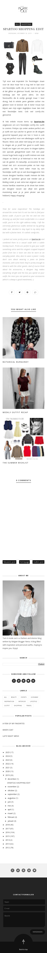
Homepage (24, 562)
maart (10, 813)
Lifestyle (33, 701)
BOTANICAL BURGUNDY (16, 362)
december (12, 779)
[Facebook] (14, 681)
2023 (7, 760)
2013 (7, 844)
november (12, 786)
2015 (7, 836)
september (12, 794)
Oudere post (38, 562)
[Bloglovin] (28, 681)
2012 (7, 847)
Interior (22, 701)
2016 (7, 832)
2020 (7, 771)
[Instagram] (24, 681)
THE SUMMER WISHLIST (15, 463)
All (17, 24)
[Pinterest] (33, 681)
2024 (7, 756)
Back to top (23, 949)
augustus (11, 798)
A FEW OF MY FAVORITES (14, 723)
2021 (7, 767)
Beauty (14, 697)
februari (11, 817)
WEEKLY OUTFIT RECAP (15, 412)
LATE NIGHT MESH (11, 736)
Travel (29, 705)
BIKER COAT (8, 730)
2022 (7, 763)
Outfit (7, 705)
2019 (7, 775)
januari (10, 821)
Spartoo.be (36, 239)
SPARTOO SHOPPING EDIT (18, 783)
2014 (7, 840)
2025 (7, 752)
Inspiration (9, 701)
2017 (7, 828)
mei (9, 805)
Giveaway (34, 697)
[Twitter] (19, 681)
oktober (11, 790)
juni (9, 802)
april (9, 809)
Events (24, 697)
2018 (7, 824)
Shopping (26, 24)
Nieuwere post (9, 562)
